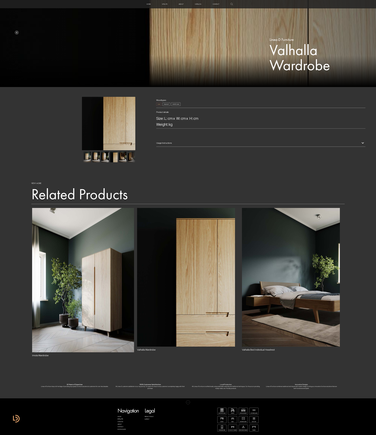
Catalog (198, 4)
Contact (216, 4)
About (181, 4)
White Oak (175, 104)
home (149, 4)
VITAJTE (164, 4)
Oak (159, 104)
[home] (16, 418)
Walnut (166, 104)
